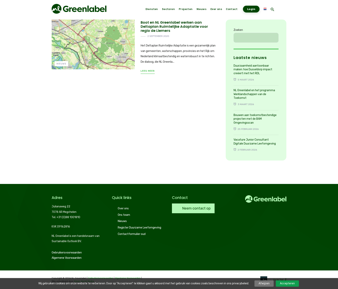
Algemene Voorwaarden (67, 258)
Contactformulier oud (132, 234)
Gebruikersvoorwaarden (67, 252)
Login (251, 9)
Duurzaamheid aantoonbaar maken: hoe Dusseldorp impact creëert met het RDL (253, 69)
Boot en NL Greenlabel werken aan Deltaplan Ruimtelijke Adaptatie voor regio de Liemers (174, 26)
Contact (231, 9)
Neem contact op (196, 208)
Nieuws (61, 63)
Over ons (123, 208)
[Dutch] (265, 9)
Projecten (186, 9)
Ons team (124, 215)
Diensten (152, 9)
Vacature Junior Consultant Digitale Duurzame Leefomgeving (255, 141)
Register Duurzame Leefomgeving (139, 227)
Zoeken (238, 30)
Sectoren (168, 9)
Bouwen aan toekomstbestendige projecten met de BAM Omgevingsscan (255, 118)
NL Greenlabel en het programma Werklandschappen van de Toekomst (254, 94)
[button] (272, 10)
